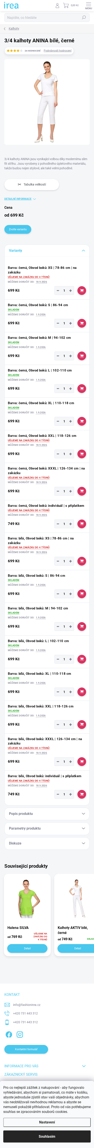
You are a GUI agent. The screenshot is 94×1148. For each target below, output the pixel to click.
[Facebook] (8, 1033)
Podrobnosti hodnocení (57, 50)
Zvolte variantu (18, 229)
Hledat (84, 17)
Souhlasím (47, 1136)
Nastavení (47, 1122)
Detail (27, 948)
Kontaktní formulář (26, 1049)
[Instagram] (19, 1033)
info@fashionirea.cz (26, 1005)
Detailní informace (17, 198)
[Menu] (88, 5)
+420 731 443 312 (25, 1013)
